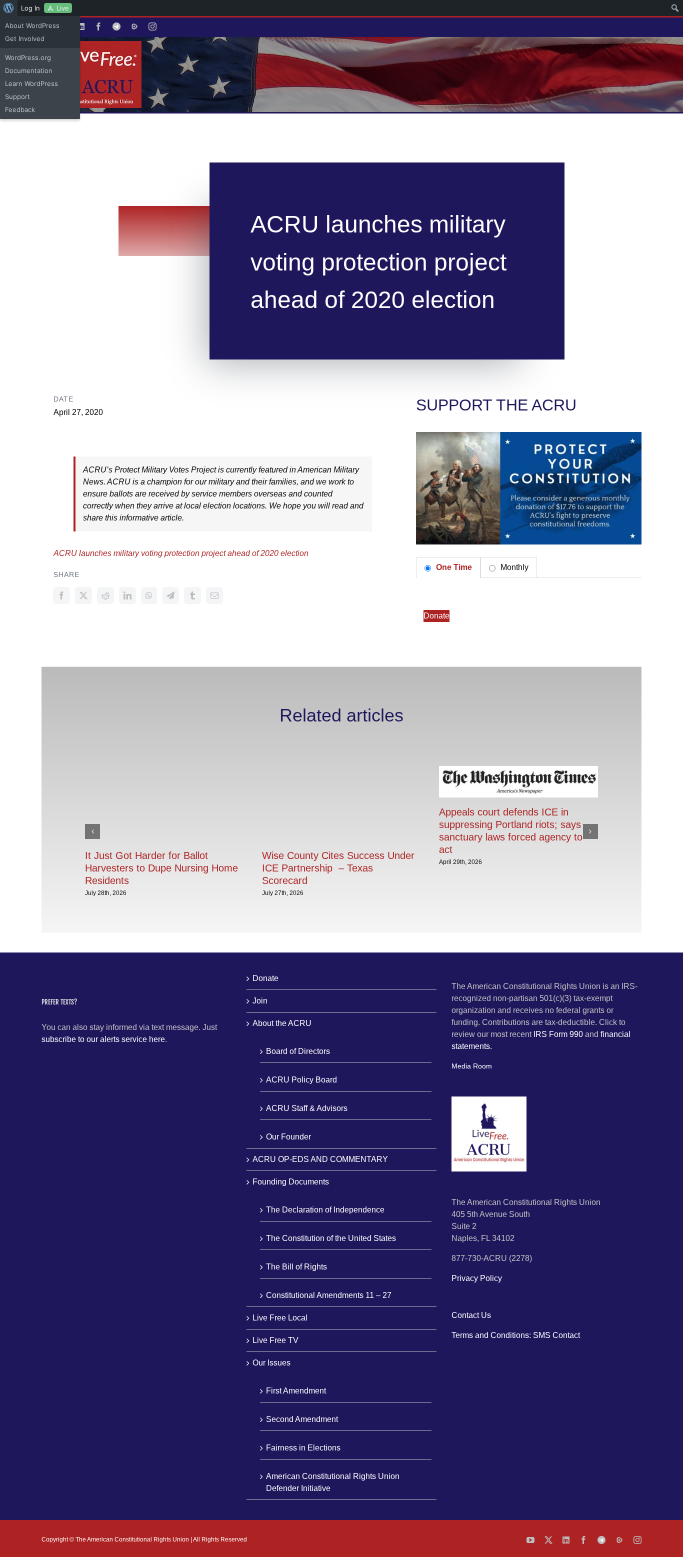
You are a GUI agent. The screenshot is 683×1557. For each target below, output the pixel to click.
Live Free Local (280, 1318)
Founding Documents (290, 1182)
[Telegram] (171, 595)
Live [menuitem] (62, 8)
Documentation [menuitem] (28, 70)
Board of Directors (298, 1051)
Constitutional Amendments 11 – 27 (329, 1295)
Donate (437, 616)
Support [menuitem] (17, 96)
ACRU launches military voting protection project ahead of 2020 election (181, 553)
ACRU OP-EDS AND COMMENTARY (320, 1159)
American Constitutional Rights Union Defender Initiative (333, 1482)
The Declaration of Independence (325, 1210)
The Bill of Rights (296, 1266)
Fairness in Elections (303, 1448)
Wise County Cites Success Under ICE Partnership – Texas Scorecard (338, 868)
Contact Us (471, 1315)
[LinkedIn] (127, 595)
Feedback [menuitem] (20, 110)
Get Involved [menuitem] (24, 38)
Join (260, 1000)
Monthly (513, 567)
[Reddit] (105, 595)
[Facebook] (61, 595)
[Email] (215, 595)
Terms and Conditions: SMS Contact (516, 1335)
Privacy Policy (477, 1278)
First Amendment (296, 1390)
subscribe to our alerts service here (103, 1039)
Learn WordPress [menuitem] (31, 84)
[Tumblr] (193, 595)
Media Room (472, 1066)
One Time (453, 567)
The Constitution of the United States (331, 1238)
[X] (83, 595)
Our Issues (271, 1362)
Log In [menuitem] (30, 8)
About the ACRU (282, 1023)
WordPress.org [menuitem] (28, 58)
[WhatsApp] (149, 595)
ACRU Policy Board (301, 1080)
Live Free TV (275, 1340)
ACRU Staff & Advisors (307, 1108)
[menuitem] (9, 8)
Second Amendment (302, 1419)
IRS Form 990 (558, 1034)
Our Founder (288, 1136)
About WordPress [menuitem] (32, 26)
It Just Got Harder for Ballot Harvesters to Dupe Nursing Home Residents (161, 868)
